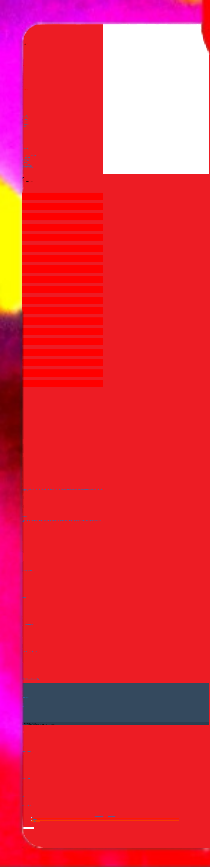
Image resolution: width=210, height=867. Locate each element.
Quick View (4, 856)
